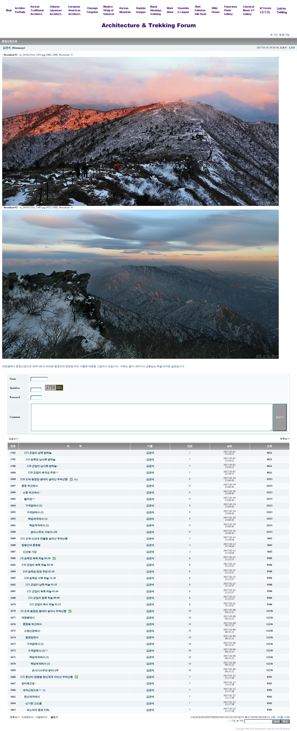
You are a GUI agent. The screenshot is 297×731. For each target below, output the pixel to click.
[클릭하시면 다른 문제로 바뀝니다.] (54, 387)
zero (277, 729)
